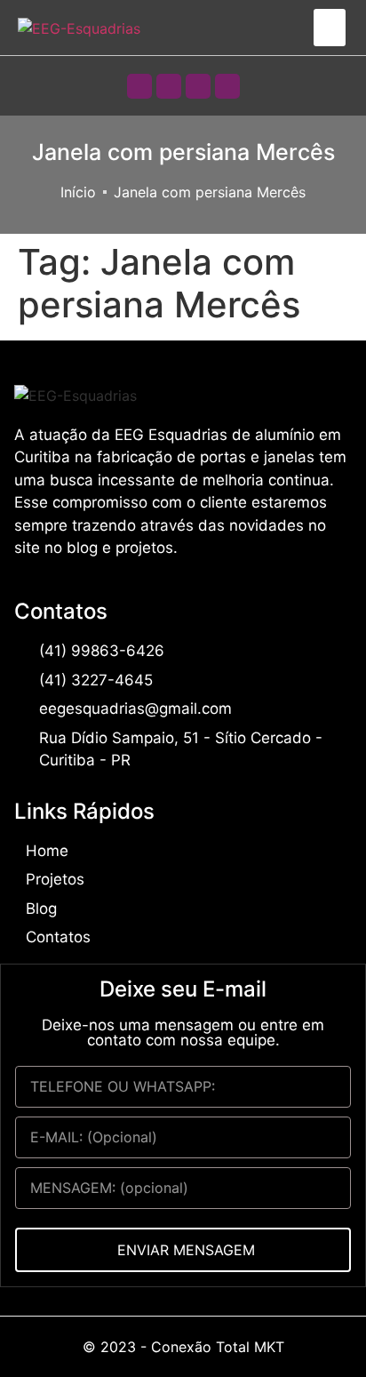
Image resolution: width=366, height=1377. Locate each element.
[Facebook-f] (227, 86)
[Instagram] (168, 86)
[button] (330, 27)
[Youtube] (198, 86)
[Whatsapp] (139, 86)
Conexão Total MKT (217, 1347)
